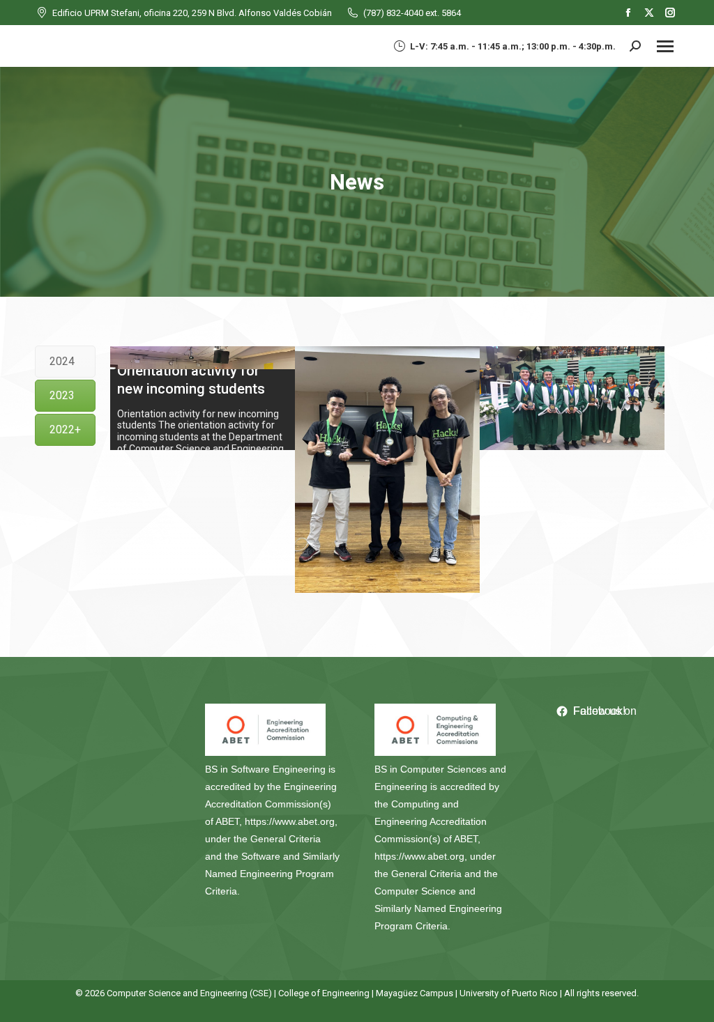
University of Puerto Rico (508, 993)
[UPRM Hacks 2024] (387, 469)
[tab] (65, 362)
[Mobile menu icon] (665, 46)
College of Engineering (324, 993)
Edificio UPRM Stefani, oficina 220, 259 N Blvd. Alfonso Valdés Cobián (192, 13)
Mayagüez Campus (414, 993)
